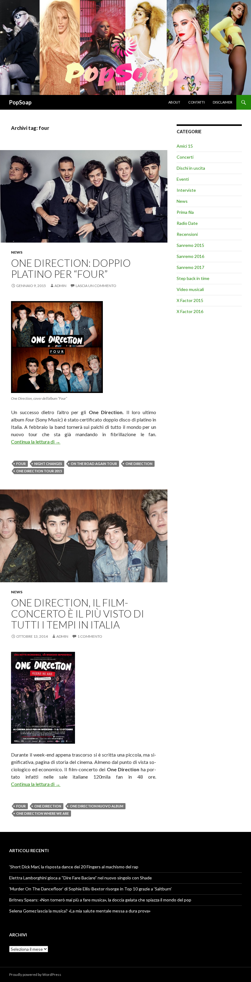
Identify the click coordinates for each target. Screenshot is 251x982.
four (21, 464)
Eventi (183, 179)
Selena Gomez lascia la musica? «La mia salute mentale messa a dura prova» (80, 910)
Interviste (186, 190)
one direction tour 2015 (39, 471)
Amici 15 (185, 146)
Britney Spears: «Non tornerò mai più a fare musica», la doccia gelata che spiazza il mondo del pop (100, 899)
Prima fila (185, 212)
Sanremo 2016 (190, 256)
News (16, 252)
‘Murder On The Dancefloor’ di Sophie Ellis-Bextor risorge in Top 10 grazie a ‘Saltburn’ (90, 888)
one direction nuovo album (96, 806)
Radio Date (187, 223)
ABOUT (174, 102)
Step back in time (193, 278)
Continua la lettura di (35, 441)
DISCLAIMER (222, 102)
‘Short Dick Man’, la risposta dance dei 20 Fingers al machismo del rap (73, 866)
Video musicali (190, 289)
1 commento (89, 636)
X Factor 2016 (190, 311)
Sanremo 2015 (190, 245)
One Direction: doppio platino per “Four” (71, 268)
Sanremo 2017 (190, 267)
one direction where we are (42, 813)
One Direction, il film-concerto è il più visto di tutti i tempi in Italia (77, 613)
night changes (48, 464)
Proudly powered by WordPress (35, 974)
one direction (139, 464)
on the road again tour (94, 464)
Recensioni (187, 234)
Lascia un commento (96, 285)
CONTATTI (196, 102)
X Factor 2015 (190, 300)
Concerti (185, 157)
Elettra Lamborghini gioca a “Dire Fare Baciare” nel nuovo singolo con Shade (80, 877)
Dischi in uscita (191, 168)
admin (60, 285)
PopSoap (20, 102)
